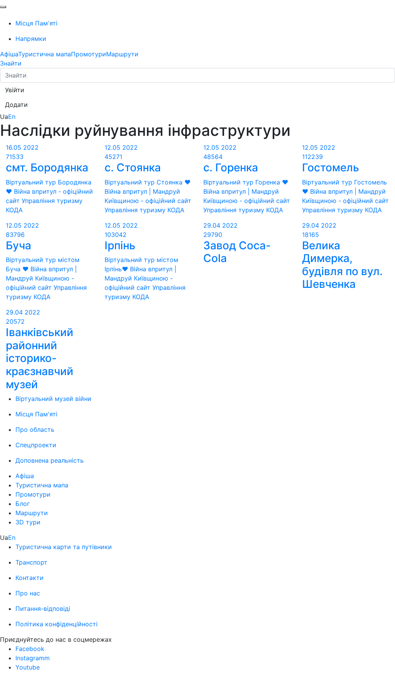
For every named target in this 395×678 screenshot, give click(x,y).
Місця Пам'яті (36, 414)
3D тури (28, 522)
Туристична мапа (44, 54)
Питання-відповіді (42, 608)
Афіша (9, 54)
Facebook (29, 649)
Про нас (27, 593)
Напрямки (30, 38)
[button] (14, 90)
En (11, 116)
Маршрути (122, 54)
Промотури (88, 54)
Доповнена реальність (49, 460)
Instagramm (32, 658)
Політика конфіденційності (56, 624)
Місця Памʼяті (36, 23)
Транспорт (31, 562)
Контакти (29, 578)
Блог (22, 503)
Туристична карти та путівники (63, 547)
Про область (34, 429)
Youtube (27, 667)
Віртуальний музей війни (53, 398)
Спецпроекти (35, 445)
